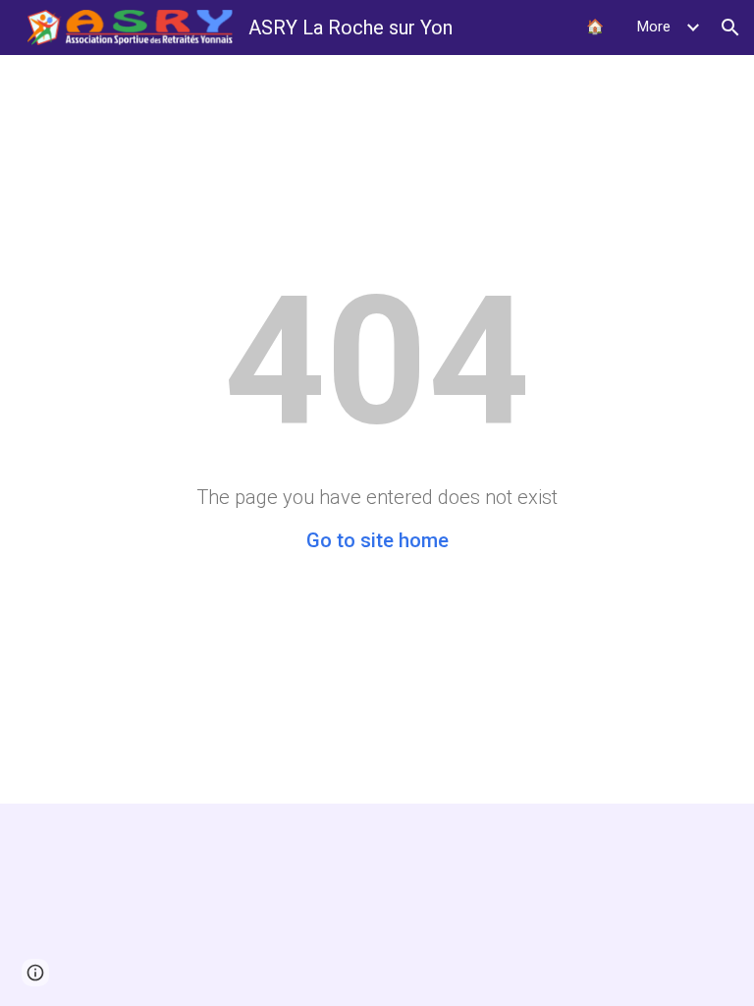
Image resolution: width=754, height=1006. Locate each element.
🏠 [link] (595, 26)
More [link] (654, 26)
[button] (730, 27)
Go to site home (377, 540)
